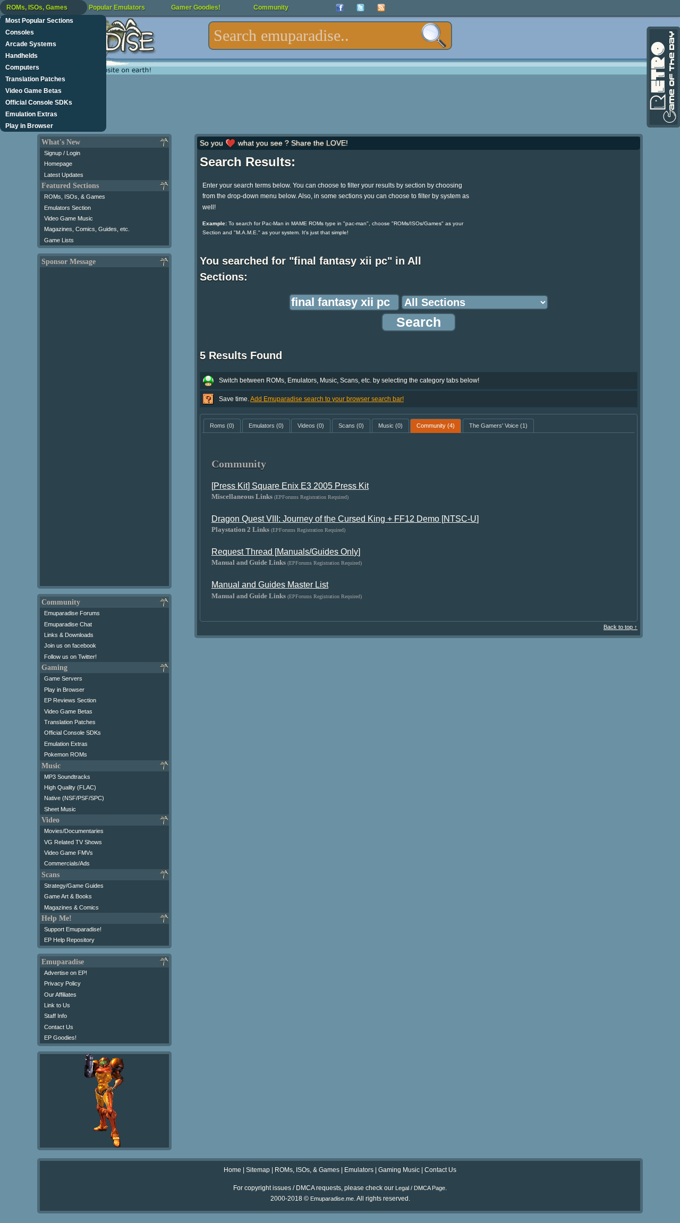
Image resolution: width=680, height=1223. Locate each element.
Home (232, 1170)
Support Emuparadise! (72, 929)
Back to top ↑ (621, 627)
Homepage (58, 163)
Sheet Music (60, 809)
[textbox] (330, 35)
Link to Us (57, 1005)
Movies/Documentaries (74, 831)
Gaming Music (399, 1170)
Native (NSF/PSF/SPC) (74, 798)
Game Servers (63, 678)
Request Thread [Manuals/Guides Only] (285, 551)
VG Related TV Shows (73, 842)
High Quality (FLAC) (70, 787)
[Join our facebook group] (339, 7)
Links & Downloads (69, 635)
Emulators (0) (266, 425)
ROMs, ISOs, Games (36, 7)
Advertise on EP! (65, 973)
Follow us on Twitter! (70, 656)
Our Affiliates (60, 994)
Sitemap (258, 1170)
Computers (22, 67)
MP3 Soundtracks (67, 777)
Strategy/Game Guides (74, 885)
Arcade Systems (30, 44)
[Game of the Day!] (662, 77)
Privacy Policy (62, 983)
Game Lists (59, 240)
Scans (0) (351, 425)
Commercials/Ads (67, 863)
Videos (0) (311, 425)
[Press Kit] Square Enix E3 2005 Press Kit (290, 485)
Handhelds (21, 56)
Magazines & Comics (71, 907)
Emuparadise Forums (72, 613)
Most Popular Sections (39, 20)
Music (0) (390, 425)
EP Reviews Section (70, 700)
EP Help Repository (69, 940)
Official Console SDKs (38, 102)
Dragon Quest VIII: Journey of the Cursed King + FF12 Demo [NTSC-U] (345, 518)
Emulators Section (67, 208)
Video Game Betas (33, 91)
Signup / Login (62, 153)
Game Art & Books (68, 896)
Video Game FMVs (68, 853)
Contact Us (58, 1027)
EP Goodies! (60, 1037)
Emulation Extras (31, 114)
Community (270, 7)
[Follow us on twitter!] (360, 7)
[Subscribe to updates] (381, 7)
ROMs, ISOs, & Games (74, 196)
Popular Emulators (117, 7)
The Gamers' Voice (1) (498, 425)
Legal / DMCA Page (420, 1188)
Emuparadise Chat (68, 624)
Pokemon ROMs (65, 754)
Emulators (358, 1170)
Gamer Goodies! (195, 7)
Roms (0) (222, 425)
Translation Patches (35, 79)
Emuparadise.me (332, 1198)
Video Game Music (68, 218)
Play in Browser (29, 126)
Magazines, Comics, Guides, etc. (87, 229)
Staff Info (55, 1016)
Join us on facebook (70, 645)
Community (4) (435, 425)
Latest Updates (63, 175)
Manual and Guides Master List (269, 584)
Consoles (19, 32)
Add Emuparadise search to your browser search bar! (327, 399)
